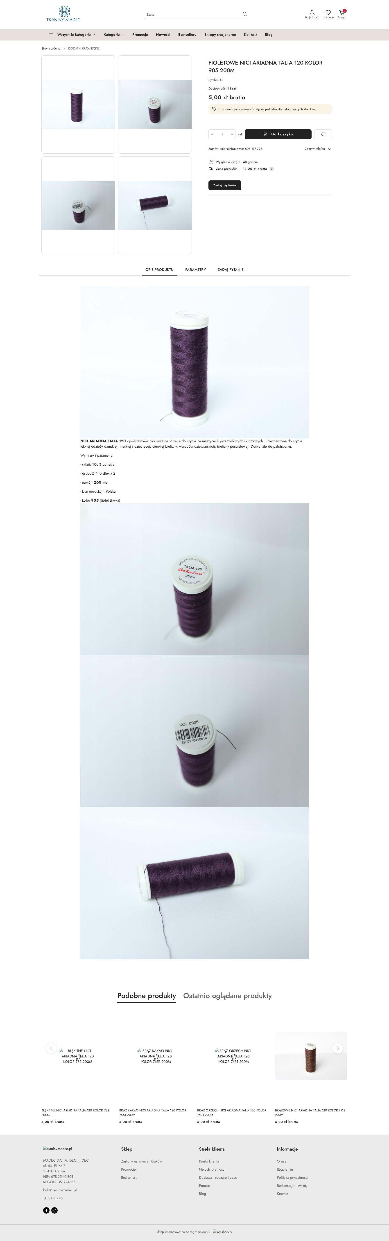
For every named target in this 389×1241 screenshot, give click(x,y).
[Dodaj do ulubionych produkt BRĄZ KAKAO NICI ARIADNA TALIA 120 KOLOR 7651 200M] (186, 1013)
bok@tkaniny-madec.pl (60, 1190)
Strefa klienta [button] (212, 1149)
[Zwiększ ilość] (231, 134)
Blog (202, 1193)
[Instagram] (54, 1210)
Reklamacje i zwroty (292, 1185)
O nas (281, 1161)
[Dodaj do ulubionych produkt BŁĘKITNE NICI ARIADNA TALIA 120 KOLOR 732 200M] (108, 1013)
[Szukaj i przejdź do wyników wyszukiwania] (245, 14)
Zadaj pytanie (225, 185)
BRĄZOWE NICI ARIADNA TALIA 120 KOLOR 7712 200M (310, 1112)
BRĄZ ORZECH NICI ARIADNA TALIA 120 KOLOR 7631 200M (231, 1112)
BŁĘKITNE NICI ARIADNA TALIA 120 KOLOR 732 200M (75, 1112)
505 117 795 (53, 1198)
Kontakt (282, 1193)
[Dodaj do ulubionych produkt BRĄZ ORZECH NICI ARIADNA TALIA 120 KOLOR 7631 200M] (264, 1013)
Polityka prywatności (292, 1177)
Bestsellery (129, 1177)
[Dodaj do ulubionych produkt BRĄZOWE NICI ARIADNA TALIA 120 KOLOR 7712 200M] (342, 1013)
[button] (114, 34)
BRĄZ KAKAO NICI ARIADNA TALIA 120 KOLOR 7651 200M (152, 1112)
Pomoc (204, 1185)
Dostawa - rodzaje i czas (218, 1177)
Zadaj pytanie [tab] (231, 269)
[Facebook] (46, 1210)
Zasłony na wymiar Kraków (141, 1161)
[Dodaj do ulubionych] (323, 134)
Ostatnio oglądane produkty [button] (227, 995)
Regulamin (285, 1169)
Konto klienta (209, 1161)
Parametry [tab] (195, 269)
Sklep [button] (126, 1149)
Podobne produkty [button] (146, 995)
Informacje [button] (287, 1149)
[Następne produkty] (338, 1048)
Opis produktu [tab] (159, 269)
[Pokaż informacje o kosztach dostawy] (271, 168)
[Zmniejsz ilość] (212, 134)
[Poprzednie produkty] (51, 1048)
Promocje (128, 1169)
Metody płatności (212, 1169)
